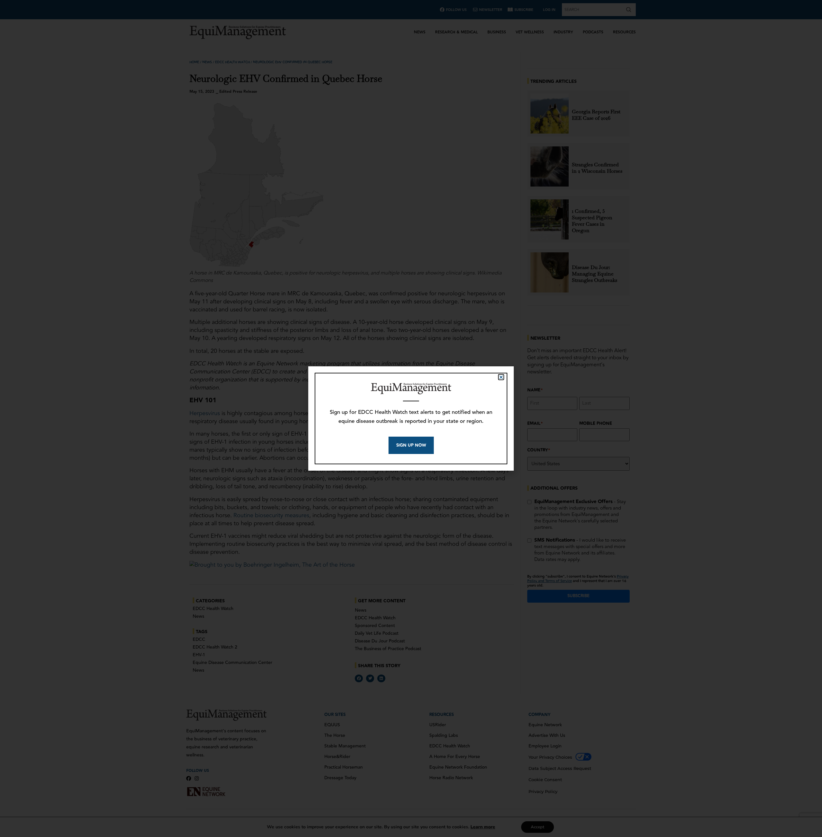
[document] (411, 418)
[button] (501, 377)
